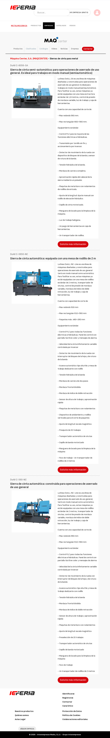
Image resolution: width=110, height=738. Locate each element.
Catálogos (61, 26)
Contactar (88, 49)
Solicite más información (73, 244)
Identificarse (68, 694)
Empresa (75, 48)
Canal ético (67, 706)
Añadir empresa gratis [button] (76, 12)
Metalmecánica (19, 25)
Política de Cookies (71, 715)
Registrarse (67, 698)
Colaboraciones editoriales (75, 719)
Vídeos (72, 26)
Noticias (64, 48)
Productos (36, 26)
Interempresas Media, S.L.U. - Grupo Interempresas (59, 734)
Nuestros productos (24, 711)
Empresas (49, 26)
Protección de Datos (72, 711)
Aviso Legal (20, 719)
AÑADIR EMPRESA (27, 729)
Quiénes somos (22, 715)
